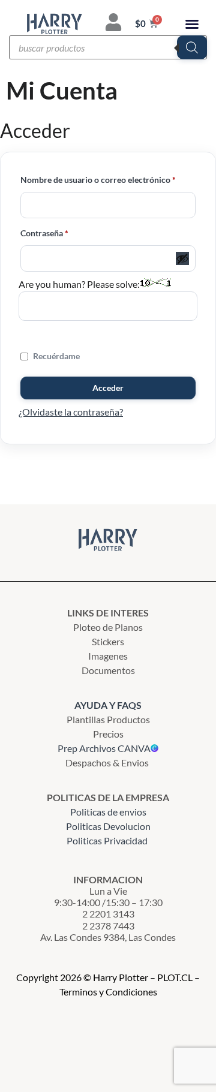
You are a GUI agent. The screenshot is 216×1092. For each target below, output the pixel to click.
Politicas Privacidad (108, 840)
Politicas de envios (108, 811)
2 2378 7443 (108, 925)
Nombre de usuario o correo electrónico (108, 178)
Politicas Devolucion (108, 826)
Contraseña (65, 231)
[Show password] (182, 258)
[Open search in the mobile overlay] (108, 47)
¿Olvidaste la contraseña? (71, 411)
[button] (192, 24)
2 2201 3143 (108, 913)
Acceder (108, 388)
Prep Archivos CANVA (104, 748)
